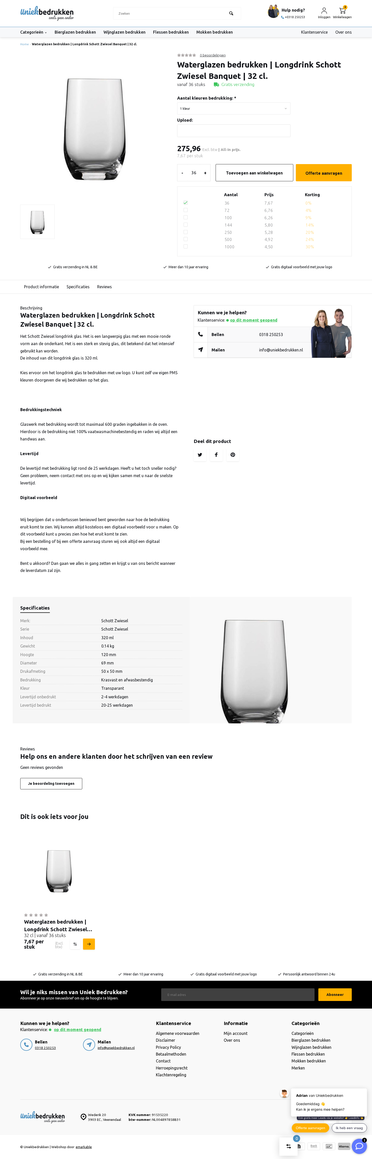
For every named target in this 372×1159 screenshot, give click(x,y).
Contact (163, 1061)
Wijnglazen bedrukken (125, 32)
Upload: (185, 120)
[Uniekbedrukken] (47, 13)
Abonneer (335, 995)
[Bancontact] (329, 1147)
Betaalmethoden (171, 1054)
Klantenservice (314, 32)
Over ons (343, 32)
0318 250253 (271, 334)
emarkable (84, 1147)
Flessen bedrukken (171, 32)
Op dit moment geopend (253, 320)
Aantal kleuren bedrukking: (206, 98)
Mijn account (235, 1033)
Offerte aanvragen (323, 173)
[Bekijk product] (88, 944)
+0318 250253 (295, 17)
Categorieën (31, 32)
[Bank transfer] (313, 1147)
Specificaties (78, 286)
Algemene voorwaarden (177, 1033)
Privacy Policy (168, 1047)
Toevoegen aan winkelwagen (254, 173)
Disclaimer (165, 1040)
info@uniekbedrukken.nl (281, 350)
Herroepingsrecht (172, 1068)
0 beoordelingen (213, 55)
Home (24, 44)
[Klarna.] (344, 1147)
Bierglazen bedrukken (75, 32)
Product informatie (41, 286)
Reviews (104, 286)
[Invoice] (298, 1147)
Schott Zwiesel (114, 620)
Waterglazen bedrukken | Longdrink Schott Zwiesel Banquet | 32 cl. (84, 44)
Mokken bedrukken (214, 32)
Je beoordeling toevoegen (51, 784)
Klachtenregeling (171, 1075)
